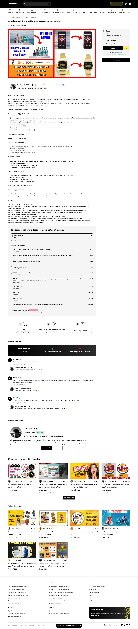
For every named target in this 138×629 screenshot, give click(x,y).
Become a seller (116, 4)
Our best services (13, 603)
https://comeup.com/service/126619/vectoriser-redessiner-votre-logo (62, 210)
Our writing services (14, 598)
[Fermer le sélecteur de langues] (80, 626)
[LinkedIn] (122, 625)
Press (91, 595)
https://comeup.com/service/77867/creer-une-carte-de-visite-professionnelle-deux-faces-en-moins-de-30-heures (46, 218)
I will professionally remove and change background (51, 533)
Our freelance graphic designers (59, 589)
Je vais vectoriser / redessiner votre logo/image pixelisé (115, 486)
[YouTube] (124, 625)
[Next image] (34, 471)
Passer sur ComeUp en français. (68, 625)
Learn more (58, 448)
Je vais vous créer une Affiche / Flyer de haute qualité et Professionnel (53, 486)
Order (113, 48)
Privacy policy (40, 625)
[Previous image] (10, 471)
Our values (92, 589)
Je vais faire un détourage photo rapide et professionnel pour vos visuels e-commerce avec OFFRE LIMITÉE (51, 567)
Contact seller (116, 60)
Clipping (33, 17)
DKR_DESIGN (26, 85)
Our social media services (16, 601)
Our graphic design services (17, 589)
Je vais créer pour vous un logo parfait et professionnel (20, 486)
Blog (90, 598)
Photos (26, 17)
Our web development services (18, 595)
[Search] (49, 4)
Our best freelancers (55, 603)
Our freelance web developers (58, 595)
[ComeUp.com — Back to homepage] (12, 4)
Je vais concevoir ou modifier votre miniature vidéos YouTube (83, 486)
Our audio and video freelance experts (61, 592)
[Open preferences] (126, 4)
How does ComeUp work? (97, 586)
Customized (110, 41)
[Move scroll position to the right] (129, 11)
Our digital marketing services (17, 586)
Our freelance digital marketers (59, 586)
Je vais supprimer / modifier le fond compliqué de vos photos (21, 533)
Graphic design (16, 17)
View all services (69, 497)
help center (95, 615)
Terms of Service (29, 625)
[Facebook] (129, 625)
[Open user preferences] (133, 4)
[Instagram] (127, 625)
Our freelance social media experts (60, 601)
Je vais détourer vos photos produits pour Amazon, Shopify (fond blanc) (22, 565)
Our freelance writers (55, 598)
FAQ (90, 601)
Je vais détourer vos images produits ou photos (84, 533)
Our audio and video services (17, 592)
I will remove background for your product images (115, 533)
